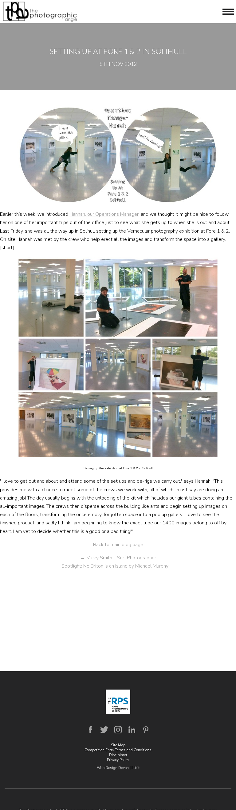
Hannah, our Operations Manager (104, 214)
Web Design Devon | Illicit (118, 767)
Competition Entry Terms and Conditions (118, 749)
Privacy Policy (118, 759)
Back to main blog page (118, 544)
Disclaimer (118, 754)
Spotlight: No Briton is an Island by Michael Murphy (118, 566)
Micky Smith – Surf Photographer (118, 557)
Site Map (118, 745)
